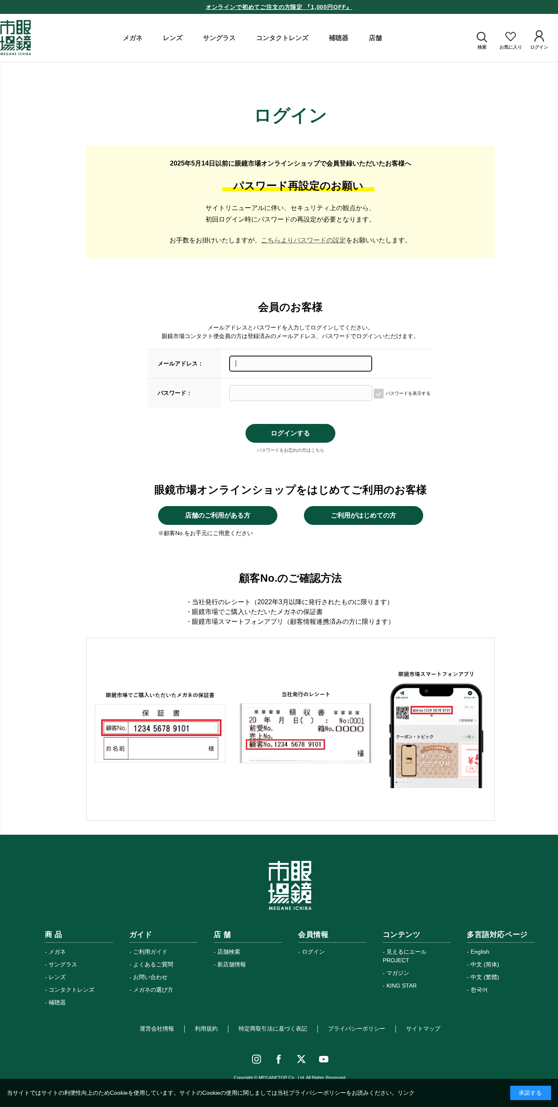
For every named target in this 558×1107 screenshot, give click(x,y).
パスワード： (175, 393)
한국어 (479, 989)
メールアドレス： (180, 363)
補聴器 (57, 1002)
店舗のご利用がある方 (217, 515)
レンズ (57, 977)
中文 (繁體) (485, 977)
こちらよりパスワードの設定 (303, 240)
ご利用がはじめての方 (363, 515)
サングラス (63, 964)
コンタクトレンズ (71, 989)
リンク (406, 1092)
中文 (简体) (485, 964)
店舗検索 (228, 951)
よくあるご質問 (153, 964)
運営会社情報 (157, 1028)
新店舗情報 (231, 964)
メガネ (57, 951)
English (480, 951)
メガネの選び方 (153, 989)
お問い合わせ (150, 977)
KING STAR (401, 985)
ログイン (313, 951)
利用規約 (206, 1028)
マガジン (397, 973)
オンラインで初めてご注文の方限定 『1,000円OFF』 (279, 7)
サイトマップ (423, 1028)
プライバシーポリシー (356, 1028)
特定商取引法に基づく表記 (273, 1028)
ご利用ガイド (150, 951)
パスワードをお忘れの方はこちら (290, 450)
